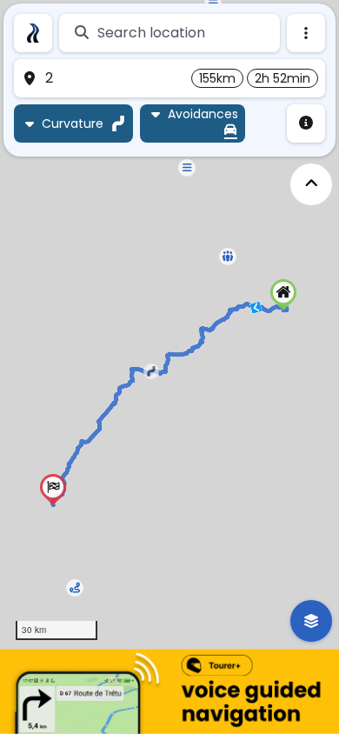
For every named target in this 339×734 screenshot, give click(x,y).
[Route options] (306, 33)
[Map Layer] (311, 621)
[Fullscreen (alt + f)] (311, 184)
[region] (169, 324)
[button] (283, 294)
